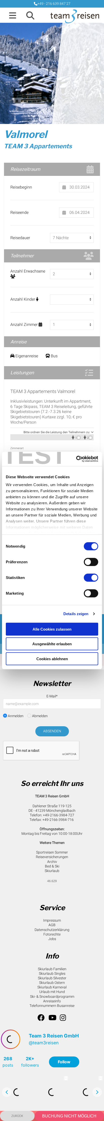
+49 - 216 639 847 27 (53, 3)
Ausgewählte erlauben (52, 644)
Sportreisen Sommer (52, 852)
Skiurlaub (52, 871)
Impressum (52, 920)
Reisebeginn (21, 187)
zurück (17, 1116)
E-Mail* (52, 696)
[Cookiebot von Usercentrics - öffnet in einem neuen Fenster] (76, 459)
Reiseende (19, 212)
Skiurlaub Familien (52, 969)
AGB (52, 925)
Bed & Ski (52, 866)
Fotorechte (52, 934)
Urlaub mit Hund (52, 991)
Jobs (52, 939)
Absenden (52, 731)
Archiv (52, 861)
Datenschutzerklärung (52, 929)
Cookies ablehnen (52, 658)
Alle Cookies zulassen (52, 629)
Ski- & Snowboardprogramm (52, 996)
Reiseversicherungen (52, 857)
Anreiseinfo (52, 1001)
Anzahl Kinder (23, 299)
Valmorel (25, 134)
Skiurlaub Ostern (52, 982)
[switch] (91, 562)
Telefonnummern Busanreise (52, 1005)
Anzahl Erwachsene (27, 271)
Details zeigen (75, 614)
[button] (12, 16)
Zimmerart (17, 448)
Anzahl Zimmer (24, 324)
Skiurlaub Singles (52, 973)
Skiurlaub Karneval (52, 987)
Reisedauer (20, 238)
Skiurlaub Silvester (52, 978)
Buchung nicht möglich (69, 1116)
